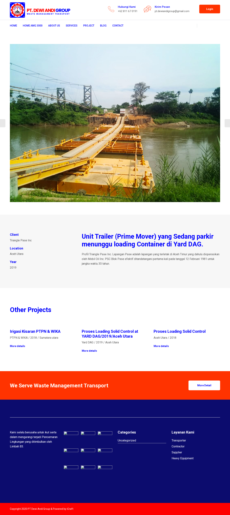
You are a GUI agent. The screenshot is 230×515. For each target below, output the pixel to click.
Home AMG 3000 (32, 25)
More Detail (204, 385)
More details (17, 346)
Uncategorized (127, 440)
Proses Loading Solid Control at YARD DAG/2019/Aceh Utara (110, 333)
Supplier (177, 452)
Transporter (179, 440)
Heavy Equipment (183, 458)
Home (13, 25)
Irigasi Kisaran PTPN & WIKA (35, 331)
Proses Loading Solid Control (180, 331)
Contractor (178, 446)
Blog (103, 25)
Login (209, 9)
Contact (117, 25)
